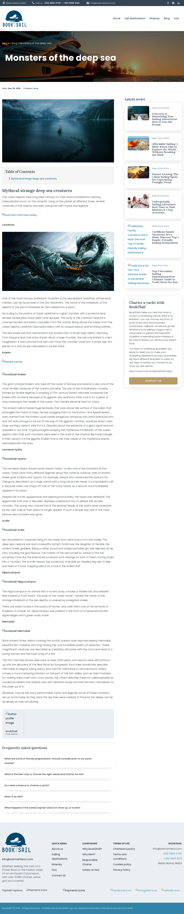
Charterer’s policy (124, 849)
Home (116, 18)
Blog (167, 18)
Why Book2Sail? (92, 849)
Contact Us (153, 380)
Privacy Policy (121, 870)
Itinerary (155, 18)
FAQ (176, 18)
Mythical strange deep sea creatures (34, 178)
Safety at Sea (90, 870)
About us (57, 849)
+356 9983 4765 (52, 3)
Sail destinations (135, 18)
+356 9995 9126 (71, 3)
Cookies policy (122, 864)
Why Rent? (88, 854)
